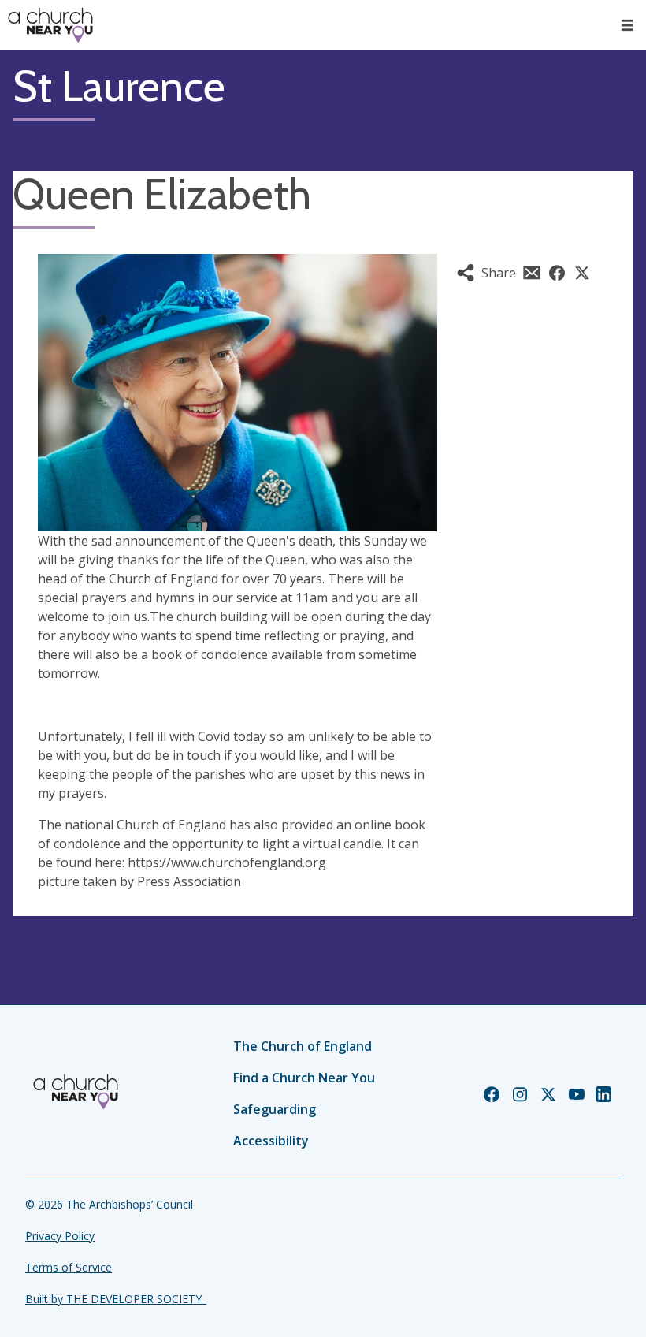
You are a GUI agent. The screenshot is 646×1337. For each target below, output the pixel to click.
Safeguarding (274, 1109)
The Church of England (302, 1046)
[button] (627, 25)
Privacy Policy (60, 1235)
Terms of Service (68, 1267)
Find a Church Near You (304, 1077)
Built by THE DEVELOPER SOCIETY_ (115, 1298)
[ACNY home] (50, 25)
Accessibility (271, 1140)
